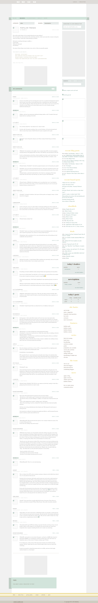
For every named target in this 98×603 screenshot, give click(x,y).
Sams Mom (16, 267)
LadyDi (15, 240)
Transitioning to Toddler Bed (70, 355)
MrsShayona (67, 269)
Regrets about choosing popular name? (26, 57)
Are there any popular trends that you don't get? (29, 55)
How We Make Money (69, 385)
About (14, 595)
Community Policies (68, 387)
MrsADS (15, 520)
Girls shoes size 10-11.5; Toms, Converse (75, 226)
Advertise (43, 595)
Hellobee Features (68, 330)
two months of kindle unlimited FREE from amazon (73, 238)
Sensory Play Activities (69, 349)
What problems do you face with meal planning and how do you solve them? (73, 196)
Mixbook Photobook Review (72, 171)
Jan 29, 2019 (55, 96)
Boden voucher (69, 216)
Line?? (63, 188)
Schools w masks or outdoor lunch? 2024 (71, 194)
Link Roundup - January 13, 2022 (75, 153)
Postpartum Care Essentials (70, 348)
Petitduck (16, 363)
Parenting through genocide (68, 199)
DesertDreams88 (18, 391)
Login (75, 1)
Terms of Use (20, 595)
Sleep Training (67, 351)
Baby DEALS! (68, 251)
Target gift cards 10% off (72, 244)
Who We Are (66, 363)
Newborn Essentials (68, 344)
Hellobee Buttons (68, 381)
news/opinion (48, 23)
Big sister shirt (70, 220)
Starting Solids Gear (68, 353)
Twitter (16, 2)
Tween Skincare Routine (71, 167)
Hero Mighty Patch (70, 158)
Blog (15, 18)
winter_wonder (68, 284)
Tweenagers (68, 165)
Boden (67, 258)
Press (49, 595)
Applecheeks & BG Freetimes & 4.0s (74, 224)
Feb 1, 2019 (56, 470)
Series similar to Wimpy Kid (68, 201)
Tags (72, 80)
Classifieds (31, 18)
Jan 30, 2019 (55, 289)
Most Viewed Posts (68, 320)
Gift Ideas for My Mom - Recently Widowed (72, 186)
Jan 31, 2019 (55, 416)
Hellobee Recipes (67, 328)
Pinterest (26, 2)
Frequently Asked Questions (70, 314)
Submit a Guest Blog (68, 379)
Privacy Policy (29, 595)
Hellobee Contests (68, 332)
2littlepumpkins (18, 289)
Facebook (21, 2)
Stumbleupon (41, 89)
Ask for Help (66, 310)
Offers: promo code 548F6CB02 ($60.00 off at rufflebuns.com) (73, 253)
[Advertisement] (35, 75)
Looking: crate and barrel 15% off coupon (75, 249)
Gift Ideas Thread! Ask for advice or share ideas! (72, 190)
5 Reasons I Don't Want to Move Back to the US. (73, 174)
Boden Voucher (68, 211)
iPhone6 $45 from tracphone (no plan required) (71, 241)
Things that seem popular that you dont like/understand (31, 58)
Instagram (32, 2)
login (21, 584)
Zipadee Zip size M (70, 209)
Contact (37, 595)
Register (83, 1)
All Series (66, 357)
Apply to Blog (67, 376)
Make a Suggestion (68, 312)
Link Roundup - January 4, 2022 (75, 163)
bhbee (14, 96)
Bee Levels (66, 316)
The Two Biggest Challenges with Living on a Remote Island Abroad (73, 161)
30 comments (17, 89)
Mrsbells (24, 29)
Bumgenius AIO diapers (71, 215)
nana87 (15, 470)
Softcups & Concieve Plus (71, 222)
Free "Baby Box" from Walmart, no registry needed (73, 246)
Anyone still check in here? (68, 184)
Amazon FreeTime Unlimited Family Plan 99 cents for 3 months (73, 235)
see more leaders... (79, 272)
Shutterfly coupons (70, 256)
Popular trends (28, 28)
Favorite (50, 89)
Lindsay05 (16, 255)
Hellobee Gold (67, 326)
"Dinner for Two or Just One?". (69, 182)
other (21, 23)
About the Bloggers (68, 365)
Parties (65, 346)
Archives (80, 80)
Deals (40, 18)
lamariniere (16, 202)
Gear (45, 18)
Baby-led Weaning (68, 338)
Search (65, 80)
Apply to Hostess (67, 377)
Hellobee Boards (26, 11)
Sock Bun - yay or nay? (21, 54)
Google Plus (13, 2)
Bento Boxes (66, 340)
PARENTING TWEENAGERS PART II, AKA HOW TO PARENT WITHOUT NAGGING (73, 156)
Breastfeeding (67, 342)
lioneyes (15, 379)
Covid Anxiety (69, 169)
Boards (22, 18)
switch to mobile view (18, 601)
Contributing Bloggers (69, 369)
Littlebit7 (16, 122)
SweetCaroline (17, 134)
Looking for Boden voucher (72, 213)
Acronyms (66, 318)
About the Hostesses (68, 367)
